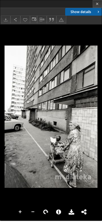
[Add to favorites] (25, 19)
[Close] (97, 4)
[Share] (15, 19)
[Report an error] (61, 19)
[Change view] (33, 19)
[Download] (5, 19)
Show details (81, 11)
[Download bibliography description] (42, 20)
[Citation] (51, 19)
